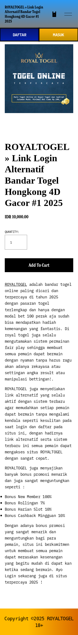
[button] (39, 265)
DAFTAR (19, 34)
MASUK (58, 34)
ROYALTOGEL (16, 284)
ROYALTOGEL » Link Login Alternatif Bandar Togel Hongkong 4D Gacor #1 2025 (24, 14)
